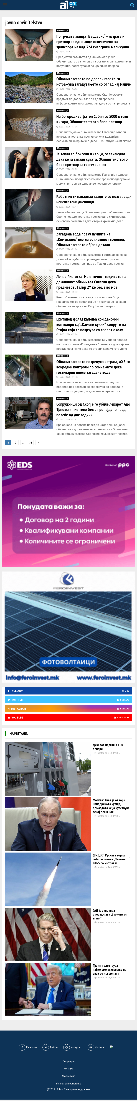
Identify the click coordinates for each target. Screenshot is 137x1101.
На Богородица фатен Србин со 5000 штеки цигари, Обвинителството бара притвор (92, 119)
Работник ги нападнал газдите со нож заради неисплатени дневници (93, 199)
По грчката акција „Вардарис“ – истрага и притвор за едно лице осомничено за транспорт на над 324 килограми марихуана (92, 41)
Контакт (68, 1068)
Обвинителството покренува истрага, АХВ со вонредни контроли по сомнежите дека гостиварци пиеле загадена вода (93, 367)
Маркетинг (68, 1076)
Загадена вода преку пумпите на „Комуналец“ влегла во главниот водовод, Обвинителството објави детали (90, 239)
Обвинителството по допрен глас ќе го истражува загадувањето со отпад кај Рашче (93, 81)
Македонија (62, 31)
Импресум (69, 1061)
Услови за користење (68, 1083)
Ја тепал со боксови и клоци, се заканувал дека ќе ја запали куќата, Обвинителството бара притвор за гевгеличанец (92, 159)
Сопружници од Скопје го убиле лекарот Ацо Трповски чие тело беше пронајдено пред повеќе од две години (93, 409)
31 (30, 442)
